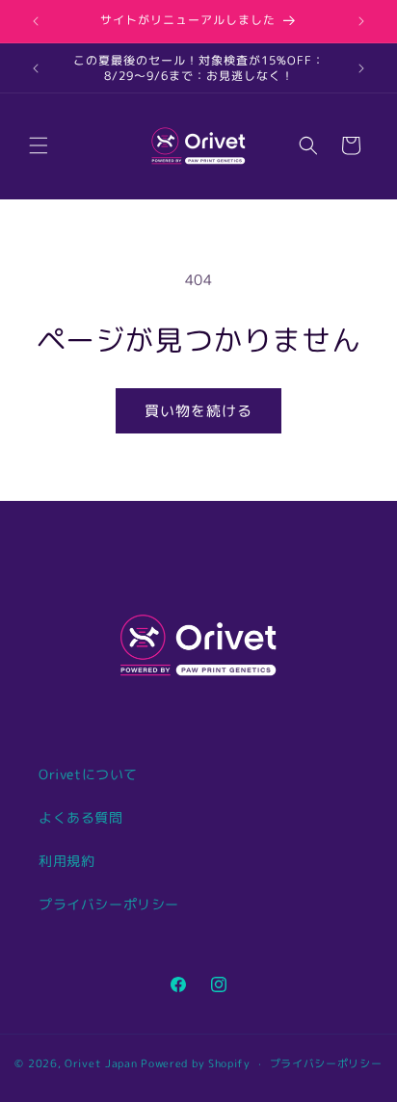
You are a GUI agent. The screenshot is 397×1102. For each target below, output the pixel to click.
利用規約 (66, 861)
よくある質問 (81, 817)
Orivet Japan (101, 1063)
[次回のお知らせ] (361, 21)
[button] (38, 145)
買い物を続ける (198, 411)
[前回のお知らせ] (35, 21)
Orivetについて (88, 774)
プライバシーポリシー (109, 904)
